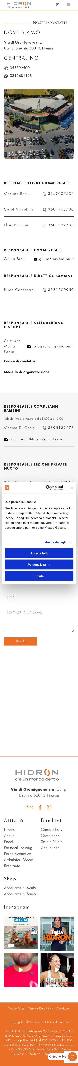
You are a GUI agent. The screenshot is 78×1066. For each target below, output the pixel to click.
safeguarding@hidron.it (53, 346)
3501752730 (61, 209)
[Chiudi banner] (72, 487)
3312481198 (21, 76)
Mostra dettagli (55, 542)
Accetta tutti (39, 553)
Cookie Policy (16, 1008)
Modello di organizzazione (26, 372)
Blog (30, 807)
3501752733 (61, 225)
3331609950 (61, 290)
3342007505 (61, 193)
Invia (20, 641)
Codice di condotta (19, 361)
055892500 (20, 68)
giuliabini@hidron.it (56, 259)
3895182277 (61, 428)
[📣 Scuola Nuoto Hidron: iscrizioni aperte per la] (21, 970)
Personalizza (37, 564)
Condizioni (63, 1008)
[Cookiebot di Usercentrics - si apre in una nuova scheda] (47, 487)
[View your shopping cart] (57, 5)
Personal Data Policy (40, 1008)
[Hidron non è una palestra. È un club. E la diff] (57, 934)
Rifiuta (39, 576)
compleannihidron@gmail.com (35, 439)
